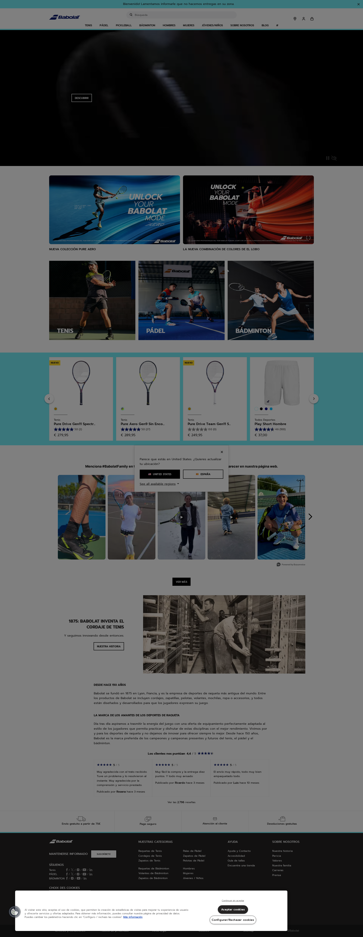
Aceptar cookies (233, 909)
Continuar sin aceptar (233, 900)
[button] (15, 912)
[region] (151, 911)
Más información (133, 917)
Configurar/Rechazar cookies (233, 920)
